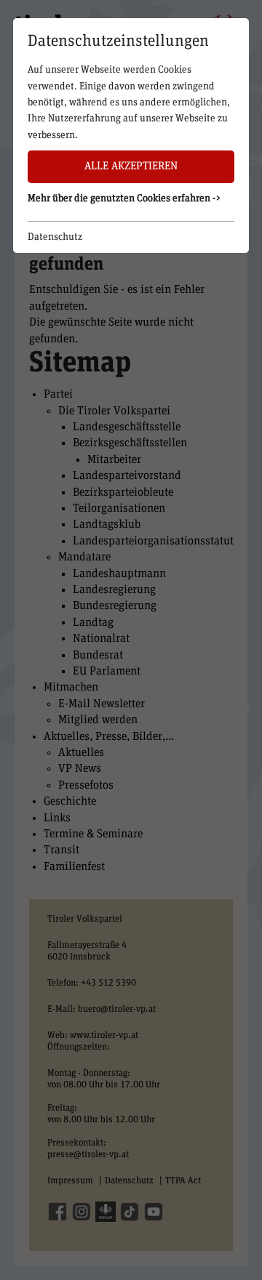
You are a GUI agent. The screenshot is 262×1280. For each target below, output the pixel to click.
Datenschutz (55, 237)
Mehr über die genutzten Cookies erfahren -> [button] (124, 198)
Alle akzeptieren (131, 166)
